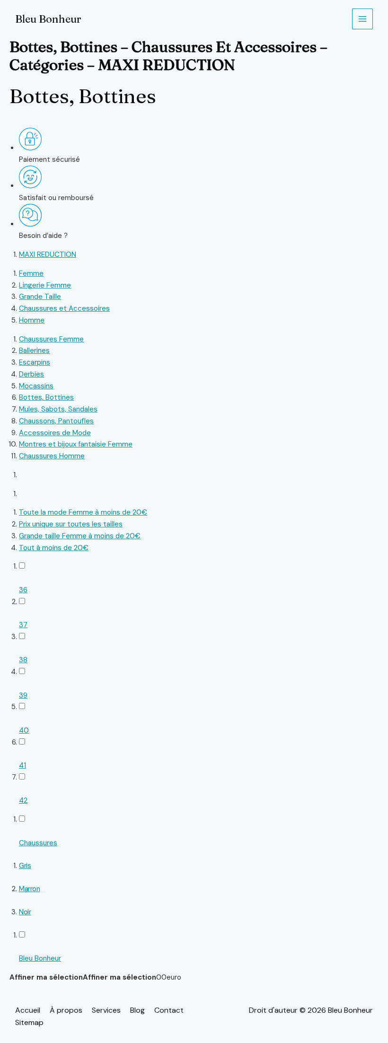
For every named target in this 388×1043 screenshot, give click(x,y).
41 (22, 765)
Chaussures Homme (52, 456)
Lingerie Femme (45, 285)
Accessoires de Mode (55, 433)
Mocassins (36, 386)
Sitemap (29, 1022)
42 (23, 800)
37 (23, 625)
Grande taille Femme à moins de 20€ (80, 536)
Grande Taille (40, 296)
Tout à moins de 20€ (53, 547)
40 (24, 730)
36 (23, 590)
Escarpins (34, 362)
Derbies (31, 374)
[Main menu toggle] (362, 19)
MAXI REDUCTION (47, 254)
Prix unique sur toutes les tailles (71, 524)
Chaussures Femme (51, 339)
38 (23, 660)
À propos (66, 1010)
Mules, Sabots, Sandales (58, 409)
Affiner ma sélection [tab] (46, 977)
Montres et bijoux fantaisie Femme (75, 444)
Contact (169, 1010)
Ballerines (34, 350)
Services (106, 1010)
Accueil (27, 1010)
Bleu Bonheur (48, 19)
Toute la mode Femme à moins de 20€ (83, 512)
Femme (31, 273)
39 (23, 695)
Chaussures (38, 843)
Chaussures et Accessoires (64, 308)
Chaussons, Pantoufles (56, 421)
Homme (31, 320)
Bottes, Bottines (46, 397)
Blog (137, 1010)
